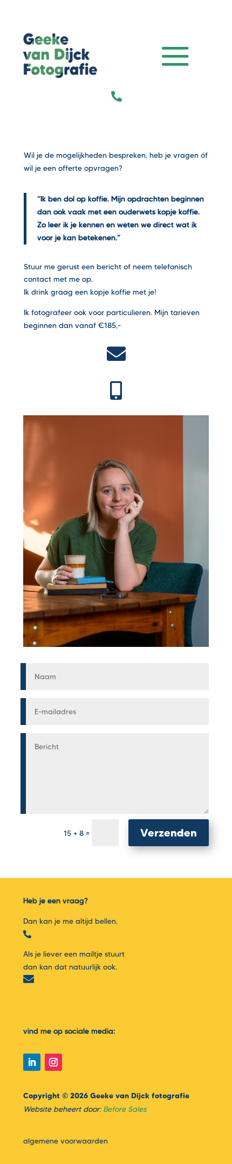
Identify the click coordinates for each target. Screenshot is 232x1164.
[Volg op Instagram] (53, 1062)
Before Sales (124, 1109)
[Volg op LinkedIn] (31, 1062)
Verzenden (168, 832)
